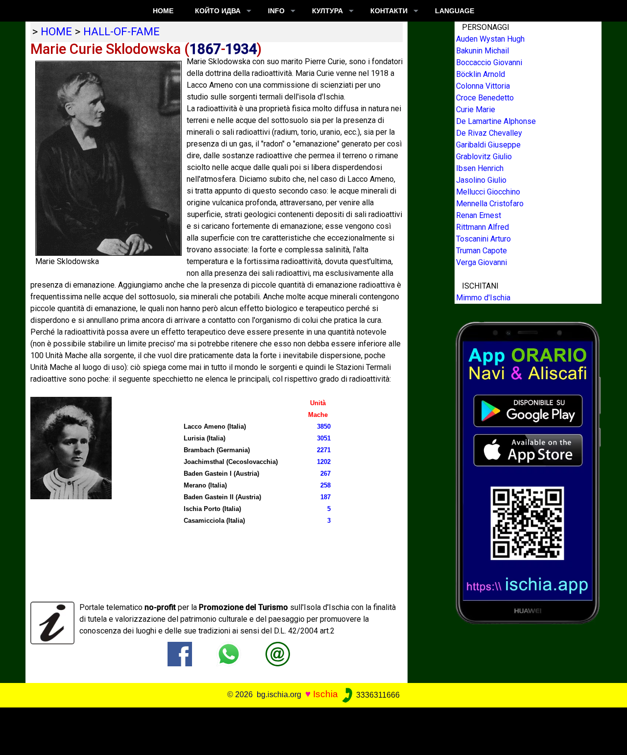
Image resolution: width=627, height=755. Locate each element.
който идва (218, 11)
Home (163, 11)
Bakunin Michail (482, 50)
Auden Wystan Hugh (490, 39)
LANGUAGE (454, 11)
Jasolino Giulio (481, 180)
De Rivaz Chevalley (489, 133)
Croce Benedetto (485, 97)
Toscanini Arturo (483, 239)
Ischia (325, 694)
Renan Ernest (478, 215)
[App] (528, 472)
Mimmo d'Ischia (483, 297)
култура (327, 11)
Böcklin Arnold (480, 74)
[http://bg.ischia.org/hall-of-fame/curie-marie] (277, 653)
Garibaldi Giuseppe (488, 144)
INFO (276, 11)
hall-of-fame (121, 31)
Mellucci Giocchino (488, 191)
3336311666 (377, 695)
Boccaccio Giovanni (489, 62)
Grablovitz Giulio (484, 156)
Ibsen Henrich (480, 168)
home (56, 31)
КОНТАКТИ (389, 11)
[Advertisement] (307, 729)
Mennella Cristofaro (490, 203)
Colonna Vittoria (483, 86)
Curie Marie (475, 109)
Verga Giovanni (481, 262)
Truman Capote (481, 250)
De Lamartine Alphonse (496, 121)
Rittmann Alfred (482, 227)
